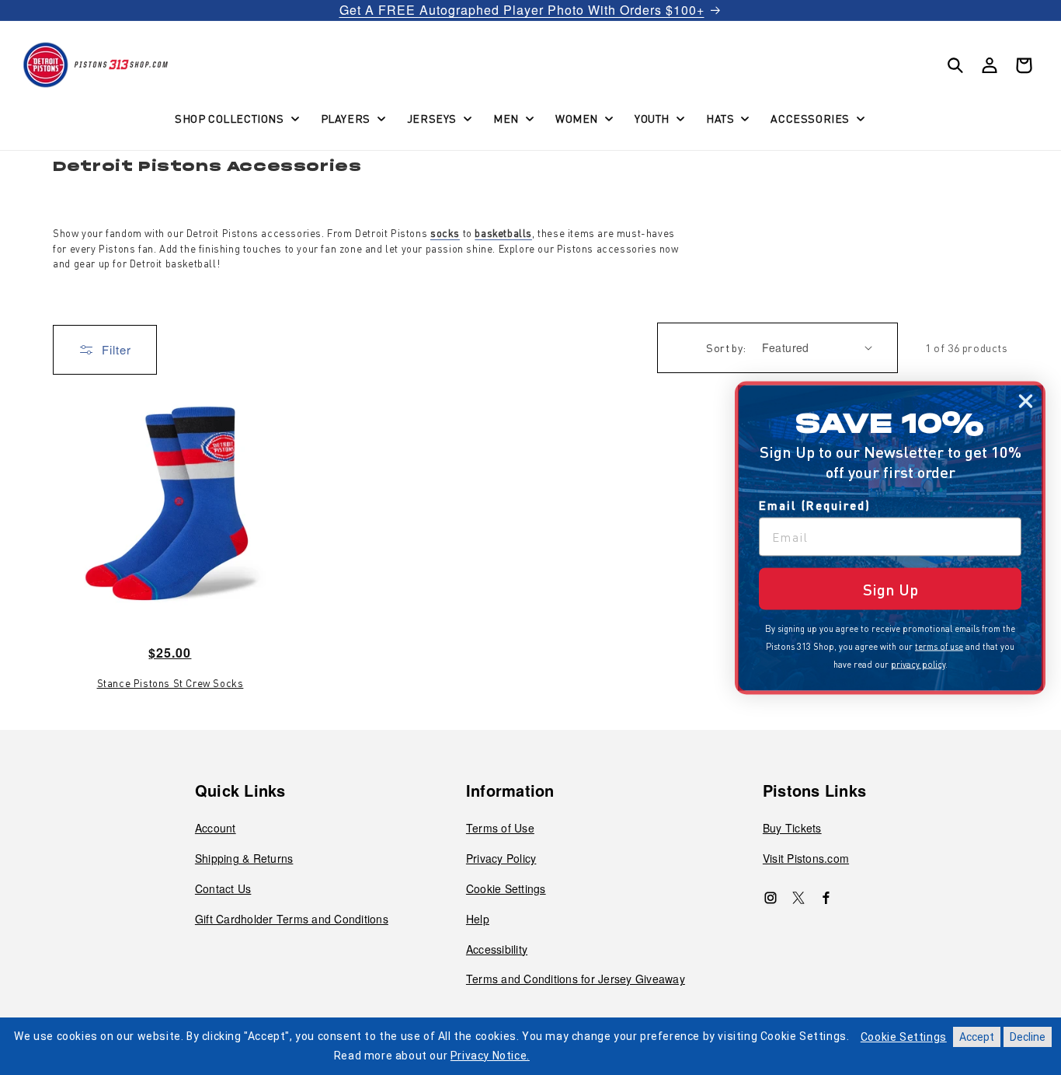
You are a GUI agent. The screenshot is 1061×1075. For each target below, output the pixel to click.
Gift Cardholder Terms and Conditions (291, 919)
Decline (1027, 1037)
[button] (235, 118)
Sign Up (890, 588)
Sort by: (726, 347)
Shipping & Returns (244, 858)
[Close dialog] (1025, 400)
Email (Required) (815, 504)
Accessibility (496, 949)
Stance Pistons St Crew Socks (170, 683)
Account (215, 828)
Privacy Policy (501, 858)
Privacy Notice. (490, 1055)
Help (477, 919)
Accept (976, 1037)
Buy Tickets (792, 828)
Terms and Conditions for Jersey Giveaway (575, 978)
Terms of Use (500, 828)
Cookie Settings (506, 888)
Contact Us (223, 888)
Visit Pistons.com (806, 858)
